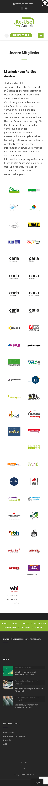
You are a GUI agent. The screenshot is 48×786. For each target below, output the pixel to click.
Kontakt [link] (39, 627)
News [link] (15, 623)
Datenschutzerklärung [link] (14, 736)
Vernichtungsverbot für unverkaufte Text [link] (26, 706)
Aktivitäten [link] (40, 623)
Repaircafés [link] (10, 627)
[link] (45, 3)
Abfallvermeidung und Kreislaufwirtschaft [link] (25, 673)
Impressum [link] (8, 732)
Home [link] (5, 623)
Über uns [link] (25, 627)
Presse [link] (26, 623)
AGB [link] (5, 744)
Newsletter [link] (21, 35)
